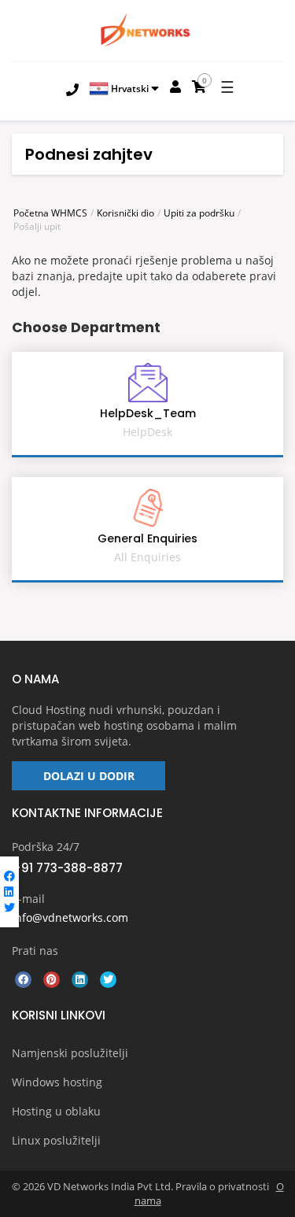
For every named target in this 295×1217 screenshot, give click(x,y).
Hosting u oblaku (56, 1111)
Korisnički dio (125, 213)
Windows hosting (57, 1082)
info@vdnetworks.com (70, 917)
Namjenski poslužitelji (70, 1052)
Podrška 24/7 (45, 846)
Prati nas (35, 950)
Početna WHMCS (50, 213)
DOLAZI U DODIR (89, 775)
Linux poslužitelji (56, 1140)
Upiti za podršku (199, 213)
